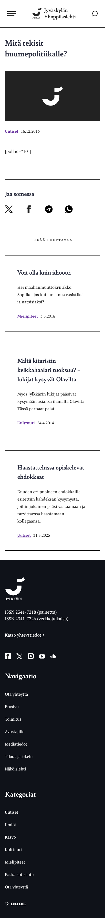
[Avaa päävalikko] (11, 13)
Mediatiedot (16, 744)
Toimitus (13, 719)
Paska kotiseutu (19, 874)
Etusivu (12, 706)
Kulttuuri (26, 423)
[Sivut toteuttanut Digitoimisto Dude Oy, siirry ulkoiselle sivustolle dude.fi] (15, 905)
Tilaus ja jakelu (19, 756)
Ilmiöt (10, 824)
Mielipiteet (27, 316)
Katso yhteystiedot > (25, 635)
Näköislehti (15, 769)
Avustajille (14, 731)
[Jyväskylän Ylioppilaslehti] (15, 598)
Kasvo (10, 837)
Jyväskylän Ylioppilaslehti (60, 13)
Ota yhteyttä (16, 694)
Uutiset (11, 131)
